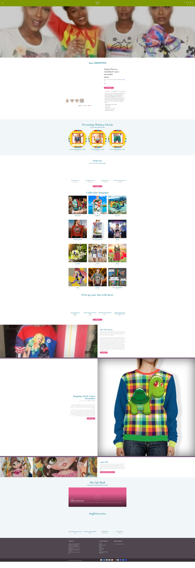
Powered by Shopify (78, 560)
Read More (104, 352)
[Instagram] (186, 2)
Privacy (100, 550)
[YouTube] (190, 2)
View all (97, 186)
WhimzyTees (73, 560)
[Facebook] (185, 2)
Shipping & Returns (102, 545)
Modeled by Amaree (97, 55)
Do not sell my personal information (103, 552)
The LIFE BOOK (101, 549)
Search (100, 543)
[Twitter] (188, 2)
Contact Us (101, 547)
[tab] (107, 91)
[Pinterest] (192, 2)
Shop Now (91, 418)
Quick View (75, 172)
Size (105, 83)
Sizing (100, 546)
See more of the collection (107, 472)
